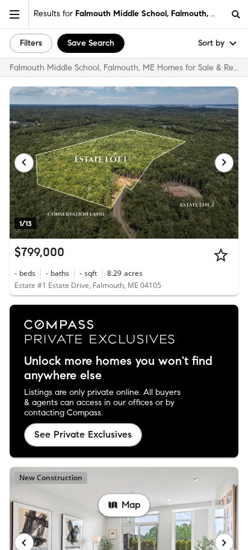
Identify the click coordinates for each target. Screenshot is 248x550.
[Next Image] (224, 163)
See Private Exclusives (83, 434)
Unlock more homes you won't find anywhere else (118, 368)
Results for (128, 13)
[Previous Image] (24, 163)
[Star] (221, 254)
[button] (14, 14)
